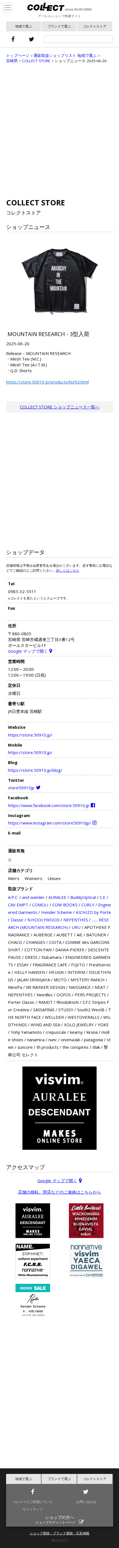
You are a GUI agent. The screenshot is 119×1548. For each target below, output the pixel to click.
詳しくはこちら (67, 570)
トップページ (17, 55)
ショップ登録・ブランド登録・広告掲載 (59, 1533)
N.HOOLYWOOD (43, 919)
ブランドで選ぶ (59, 26)
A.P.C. (13, 897)
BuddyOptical (83, 897)
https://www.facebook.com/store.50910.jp (48, 805)
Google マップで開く (28, 651)
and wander (33, 897)
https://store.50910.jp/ (30, 735)
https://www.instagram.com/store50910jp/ (49, 823)
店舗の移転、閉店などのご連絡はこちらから (59, 1192)
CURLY (87, 904)
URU (76, 927)
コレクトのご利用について (33, 1501)
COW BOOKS (64, 904)
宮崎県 (12, 60)
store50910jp (21, 787)
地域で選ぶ (23, 26)
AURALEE (57, 897)
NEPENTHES (75, 919)
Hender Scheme (56, 912)
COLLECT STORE (36, 60)
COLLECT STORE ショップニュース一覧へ (59, 407)
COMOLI (40, 904)
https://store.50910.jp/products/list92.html (47, 382)
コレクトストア (94, 26)
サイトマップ (33, 1509)
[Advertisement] (59, 130)
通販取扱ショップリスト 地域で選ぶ (65, 55)
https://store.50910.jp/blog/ (35, 770)
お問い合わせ (86, 1501)
